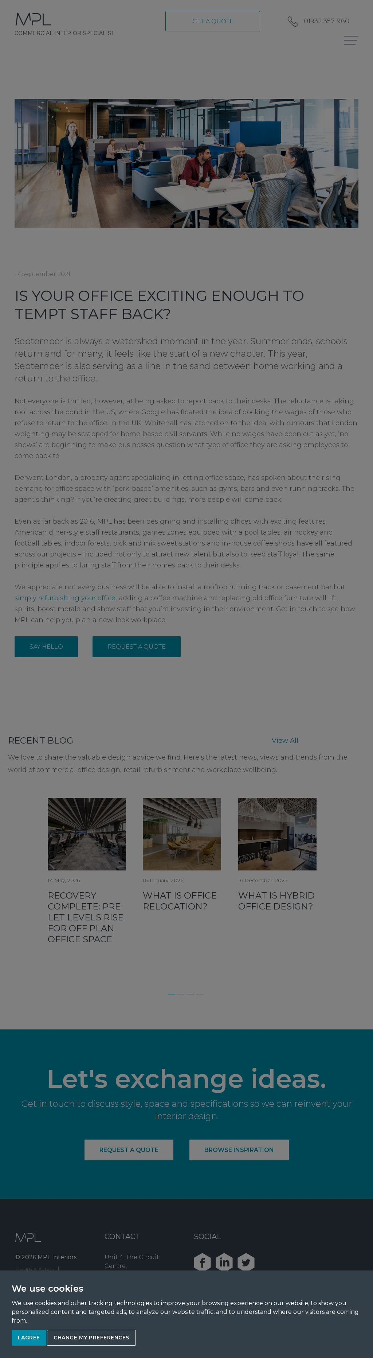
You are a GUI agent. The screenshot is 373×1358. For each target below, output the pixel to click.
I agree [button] (29, 1337)
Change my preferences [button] (91, 1337)
